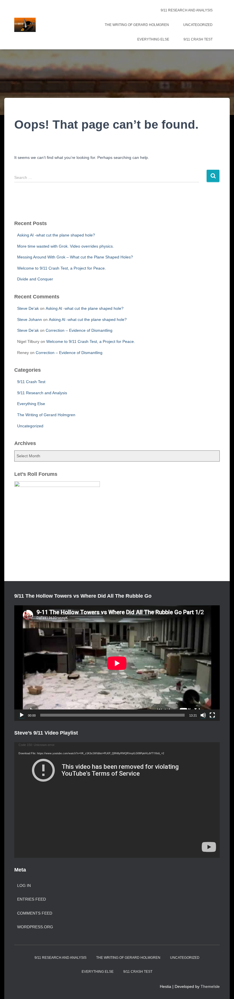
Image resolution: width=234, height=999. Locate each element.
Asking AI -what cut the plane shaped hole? (56, 235)
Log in (24, 885)
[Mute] (203, 715)
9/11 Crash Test (198, 39)
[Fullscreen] (212, 715)
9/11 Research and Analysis (187, 10)
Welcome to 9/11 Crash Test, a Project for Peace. (61, 268)
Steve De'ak (28, 308)
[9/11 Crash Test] (25, 25)
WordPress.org (35, 927)
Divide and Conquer (35, 279)
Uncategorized (198, 25)
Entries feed (31, 899)
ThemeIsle (210, 986)
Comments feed (34, 913)
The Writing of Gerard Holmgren (137, 25)
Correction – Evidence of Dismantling (79, 330)
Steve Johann (29, 319)
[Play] (22, 715)
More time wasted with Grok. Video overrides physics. (65, 246)
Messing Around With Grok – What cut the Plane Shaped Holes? (75, 257)
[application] (117, 663)
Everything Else (153, 39)
